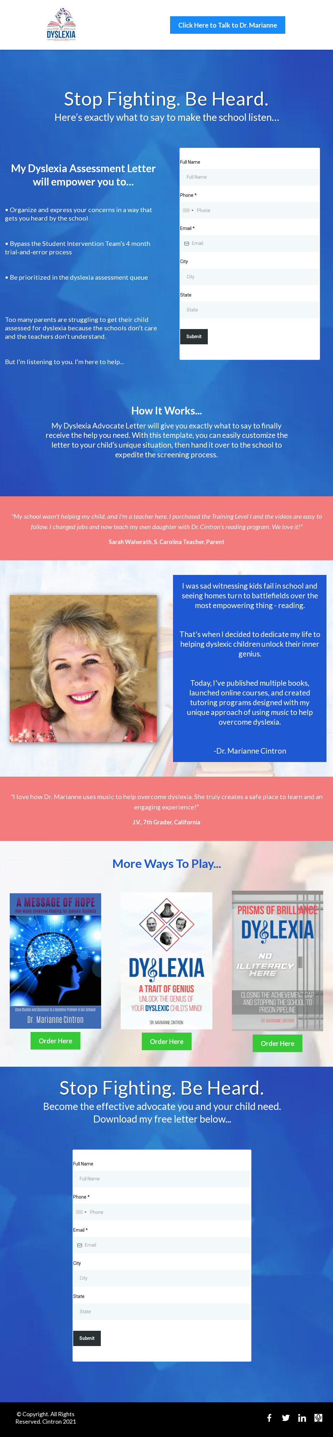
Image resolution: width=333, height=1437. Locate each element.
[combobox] (187, 210)
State (186, 295)
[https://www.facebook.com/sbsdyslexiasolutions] (269, 1418)
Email (187, 228)
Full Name (190, 162)
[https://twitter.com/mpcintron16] (286, 1418)
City (184, 261)
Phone (188, 195)
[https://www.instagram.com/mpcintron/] (302, 1418)
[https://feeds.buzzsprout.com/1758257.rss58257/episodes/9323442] (318, 1418)
